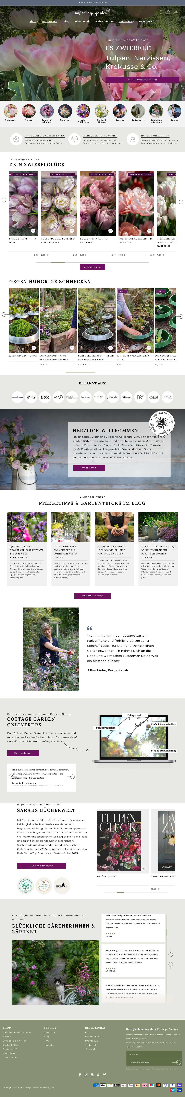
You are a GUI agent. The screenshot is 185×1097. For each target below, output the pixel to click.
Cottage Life (10, 1049)
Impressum (92, 1041)
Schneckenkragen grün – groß (134, 320)
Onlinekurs (49, 21)
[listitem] (10, 113)
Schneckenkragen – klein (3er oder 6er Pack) (93, 320)
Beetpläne (125, 21)
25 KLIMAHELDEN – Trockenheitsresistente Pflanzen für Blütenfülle (27, 552)
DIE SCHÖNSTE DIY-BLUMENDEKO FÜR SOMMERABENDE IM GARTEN (65, 552)
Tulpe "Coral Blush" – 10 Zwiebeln (135, 203)
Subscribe (176, 1063)
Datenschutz (93, 1036)
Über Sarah (89, 467)
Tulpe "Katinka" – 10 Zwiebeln (95, 203)
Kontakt (49, 1045)
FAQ (46, 1041)
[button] (34, 21)
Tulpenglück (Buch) (103, 839)
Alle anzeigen (92, 267)
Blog (47, 1036)
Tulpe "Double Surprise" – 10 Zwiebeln (58, 203)
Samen (7, 1036)
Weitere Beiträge (92, 595)
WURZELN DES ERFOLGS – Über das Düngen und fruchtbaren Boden (113, 550)
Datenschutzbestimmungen (162, 1069)
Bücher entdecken (41, 865)
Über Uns (49, 1032)
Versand (90, 1049)
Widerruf (90, 1045)
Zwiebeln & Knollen (14, 1041)
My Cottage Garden (29, 1087)
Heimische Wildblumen (17, 1032)
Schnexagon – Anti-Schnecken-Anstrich (55, 320)
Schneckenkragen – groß (16, 320)
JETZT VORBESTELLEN (142, 79)
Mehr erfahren (23, 753)
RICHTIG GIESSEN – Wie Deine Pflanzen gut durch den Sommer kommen (155, 552)
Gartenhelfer (10, 1045)
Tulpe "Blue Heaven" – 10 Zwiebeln (19, 203)
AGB (87, 1032)
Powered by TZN (47, 1087)
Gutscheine (10, 1057)
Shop (32, 21)
